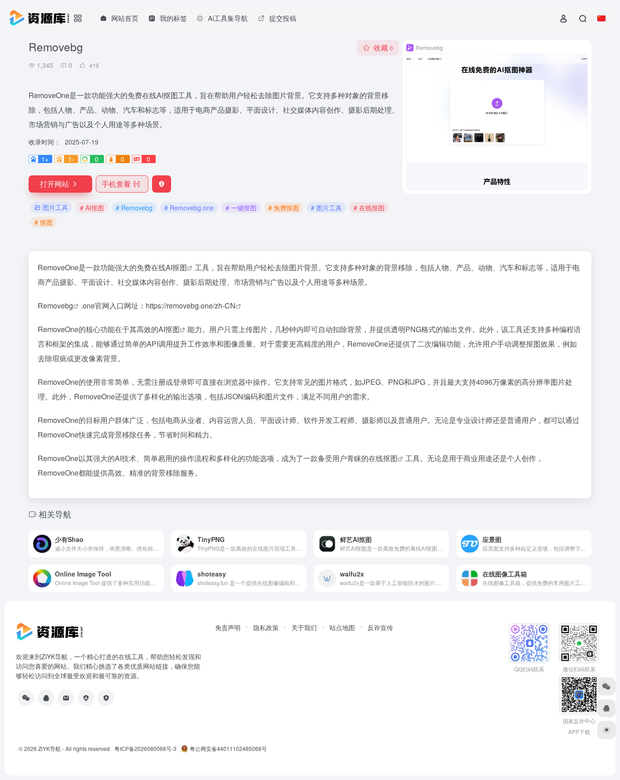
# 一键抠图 (241, 207)
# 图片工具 (326, 207)
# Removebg (134, 207)
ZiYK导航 (49, 748)
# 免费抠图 (283, 207)
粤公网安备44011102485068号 (228, 748)
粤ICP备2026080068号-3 (145, 748)
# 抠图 (43, 222)
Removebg (55, 305)
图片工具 (55, 207)
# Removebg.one (189, 207)
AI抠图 (176, 267)
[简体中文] (601, 18)
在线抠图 (383, 458)
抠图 (172, 329)
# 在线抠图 (369, 207)
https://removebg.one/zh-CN (191, 305)
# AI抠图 (92, 207)
